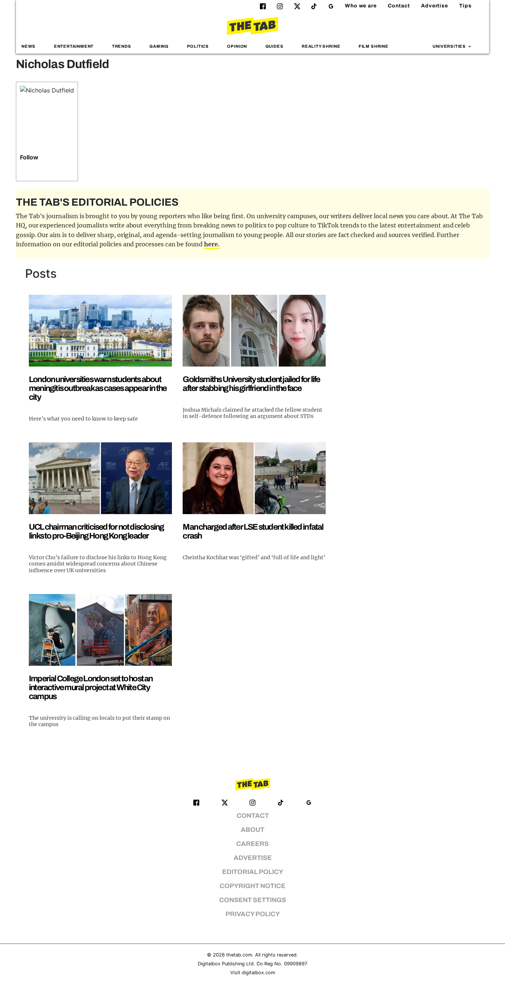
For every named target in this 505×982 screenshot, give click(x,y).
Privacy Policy (253, 914)
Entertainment (74, 46)
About (252, 829)
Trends (121, 46)
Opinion (237, 46)
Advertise (434, 6)
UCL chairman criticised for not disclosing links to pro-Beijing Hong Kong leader (96, 531)
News (28, 46)
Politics (198, 46)
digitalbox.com (258, 972)
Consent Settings (252, 900)
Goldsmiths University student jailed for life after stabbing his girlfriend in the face (251, 384)
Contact (399, 6)
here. (212, 244)
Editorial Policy (252, 871)
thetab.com (239, 955)
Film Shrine (374, 46)
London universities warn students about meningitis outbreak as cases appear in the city (97, 388)
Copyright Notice (252, 886)
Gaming (159, 46)
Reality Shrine (321, 46)
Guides (274, 46)
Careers (252, 843)
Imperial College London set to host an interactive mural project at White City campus (91, 687)
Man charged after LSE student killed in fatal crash (253, 531)
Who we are (361, 6)
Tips (465, 6)
